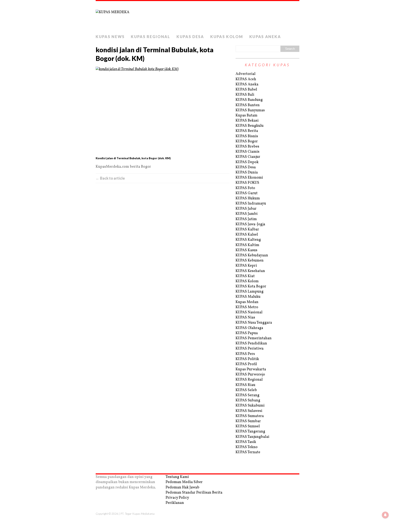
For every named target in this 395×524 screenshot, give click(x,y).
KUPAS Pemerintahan (254, 338)
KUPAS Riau (245, 385)
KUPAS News (110, 36)
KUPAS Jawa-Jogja (250, 224)
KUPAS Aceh (246, 79)
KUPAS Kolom (226, 36)
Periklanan (175, 502)
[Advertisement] (162, 229)
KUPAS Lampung (250, 291)
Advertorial (246, 74)
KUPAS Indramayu (251, 203)
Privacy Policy (177, 497)
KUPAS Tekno (247, 447)
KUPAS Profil (246, 364)
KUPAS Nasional (249, 312)
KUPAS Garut (247, 193)
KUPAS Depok (247, 162)
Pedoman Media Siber (184, 482)
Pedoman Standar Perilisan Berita (194, 492)
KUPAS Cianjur (248, 156)
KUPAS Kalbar (247, 229)
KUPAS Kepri (246, 265)
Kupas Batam (246, 115)
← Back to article (110, 178)
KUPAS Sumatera (250, 416)
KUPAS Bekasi (247, 120)
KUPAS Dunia (247, 172)
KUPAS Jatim (246, 219)
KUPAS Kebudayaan (252, 255)
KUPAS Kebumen (250, 260)
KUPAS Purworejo (250, 374)
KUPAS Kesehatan (250, 271)
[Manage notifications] (385, 515)
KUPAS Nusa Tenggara (254, 322)
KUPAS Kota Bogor (251, 286)
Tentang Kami (177, 477)
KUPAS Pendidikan (251, 343)
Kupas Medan (247, 302)
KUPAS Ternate (248, 452)
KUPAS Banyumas (250, 110)
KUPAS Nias (245, 317)
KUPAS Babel (246, 89)
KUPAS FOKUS (247, 182)
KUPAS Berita (247, 131)
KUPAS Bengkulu (250, 125)
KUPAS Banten (248, 105)
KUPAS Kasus (246, 250)
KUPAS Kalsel (247, 234)
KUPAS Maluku (248, 296)
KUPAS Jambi (247, 213)
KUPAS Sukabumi (250, 405)
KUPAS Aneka (265, 36)
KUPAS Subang (248, 400)
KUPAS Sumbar (248, 421)
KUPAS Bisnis (247, 136)
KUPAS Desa (190, 36)
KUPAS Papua (247, 333)
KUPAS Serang (247, 395)
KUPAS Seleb (246, 390)
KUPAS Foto (245, 188)
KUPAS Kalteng (248, 239)
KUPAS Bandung (249, 99)
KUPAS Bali (245, 94)
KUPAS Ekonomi (249, 177)
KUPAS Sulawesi (249, 411)
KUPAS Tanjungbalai (252, 436)
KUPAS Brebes (247, 146)
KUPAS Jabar (246, 208)
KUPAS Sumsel (248, 426)
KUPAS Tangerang (250, 431)
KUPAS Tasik (246, 442)
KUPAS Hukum (248, 198)
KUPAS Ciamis (247, 151)
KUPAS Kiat (245, 276)
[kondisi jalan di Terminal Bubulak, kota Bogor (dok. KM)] (162, 111)
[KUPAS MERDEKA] (197, 16)
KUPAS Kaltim (247, 245)
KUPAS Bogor (247, 141)
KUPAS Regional (150, 36)
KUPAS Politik (247, 359)
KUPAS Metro (247, 307)
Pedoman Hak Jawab (182, 487)
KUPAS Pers (245, 354)
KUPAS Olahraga (249, 328)
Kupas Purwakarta (251, 369)
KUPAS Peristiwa (250, 348)
